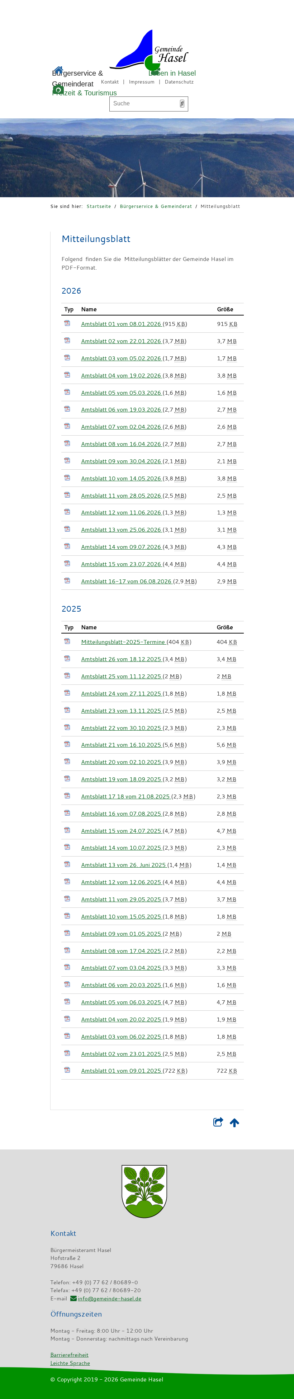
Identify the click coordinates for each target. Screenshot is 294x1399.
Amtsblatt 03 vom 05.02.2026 (121, 358)
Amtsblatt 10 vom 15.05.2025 (121, 916)
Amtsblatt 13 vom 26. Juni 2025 (124, 865)
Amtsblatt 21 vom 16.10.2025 (121, 745)
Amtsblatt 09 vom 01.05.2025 (121, 934)
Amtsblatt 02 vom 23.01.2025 (121, 1054)
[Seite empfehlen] (218, 1124)
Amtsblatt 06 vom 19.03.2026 (121, 409)
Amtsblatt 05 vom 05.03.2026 (121, 393)
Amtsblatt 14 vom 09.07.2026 (121, 547)
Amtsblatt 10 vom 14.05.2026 (121, 478)
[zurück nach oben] (234, 1124)
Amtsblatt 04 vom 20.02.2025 (121, 1019)
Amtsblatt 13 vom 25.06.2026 (121, 529)
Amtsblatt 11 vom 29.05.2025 (121, 899)
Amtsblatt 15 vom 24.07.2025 (121, 831)
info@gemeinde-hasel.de (109, 1298)
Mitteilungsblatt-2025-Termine (123, 642)
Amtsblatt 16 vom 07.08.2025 (121, 813)
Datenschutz (179, 81)
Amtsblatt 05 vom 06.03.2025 (121, 1002)
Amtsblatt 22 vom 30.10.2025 (121, 728)
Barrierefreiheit (69, 1354)
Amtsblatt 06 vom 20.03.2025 (121, 985)
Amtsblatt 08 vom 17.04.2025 (121, 951)
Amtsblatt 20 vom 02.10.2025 (121, 762)
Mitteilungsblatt (220, 206)
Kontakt (110, 81)
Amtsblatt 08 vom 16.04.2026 (121, 444)
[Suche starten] (182, 104)
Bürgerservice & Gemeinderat (156, 206)
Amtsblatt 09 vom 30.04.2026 (121, 461)
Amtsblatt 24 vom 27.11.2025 (121, 693)
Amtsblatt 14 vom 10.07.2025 (121, 848)
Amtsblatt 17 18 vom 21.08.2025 (126, 796)
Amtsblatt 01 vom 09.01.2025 (121, 1071)
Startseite (98, 206)
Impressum (142, 81)
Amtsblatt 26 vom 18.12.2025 (121, 659)
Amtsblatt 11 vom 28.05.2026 (121, 495)
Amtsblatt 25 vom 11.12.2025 (121, 676)
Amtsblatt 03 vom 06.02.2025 (121, 1036)
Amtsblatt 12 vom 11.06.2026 (121, 512)
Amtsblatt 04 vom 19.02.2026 (121, 375)
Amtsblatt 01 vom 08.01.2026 (121, 324)
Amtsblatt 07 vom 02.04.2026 (121, 427)
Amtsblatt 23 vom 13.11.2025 (121, 711)
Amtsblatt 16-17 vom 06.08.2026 (127, 581)
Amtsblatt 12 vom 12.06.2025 (121, 882)
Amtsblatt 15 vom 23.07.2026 (121, 564)
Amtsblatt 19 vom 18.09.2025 (121, 779)
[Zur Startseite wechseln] (128, 52)
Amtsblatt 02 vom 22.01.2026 (121, 341)
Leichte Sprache (70, 1362)
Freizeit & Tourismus (84, 93)
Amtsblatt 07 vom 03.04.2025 (121, 968)
